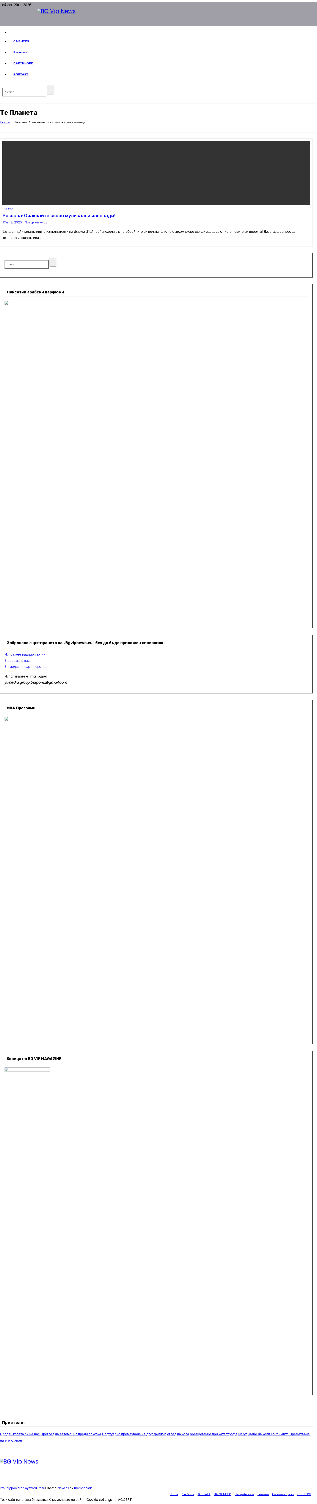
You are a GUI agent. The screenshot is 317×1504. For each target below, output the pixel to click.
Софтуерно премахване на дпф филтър (134, 1434)
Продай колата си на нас (20, 1434)
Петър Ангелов (36, 222)
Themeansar (83, 1488)
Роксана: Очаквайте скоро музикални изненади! (59, 216)
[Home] (161, 32)
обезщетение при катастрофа (213, 1434)
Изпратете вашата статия (25, 654)
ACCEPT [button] (125, 1499)
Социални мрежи (283, 1494)
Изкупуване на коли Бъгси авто (263, 1434)
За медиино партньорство (25, 666)
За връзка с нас (17, 660)
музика (9, 208)
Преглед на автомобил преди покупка (71, 1434)
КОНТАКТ (20, 74)
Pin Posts (188, 1494)
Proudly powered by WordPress (22, 1488)
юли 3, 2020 (13, 222)
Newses (63, 1488)
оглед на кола (178, 1434)
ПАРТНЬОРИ (23, 63)
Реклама (20, 52)
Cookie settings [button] (99, 1499)
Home (5, 122)
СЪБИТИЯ (21, 41)
